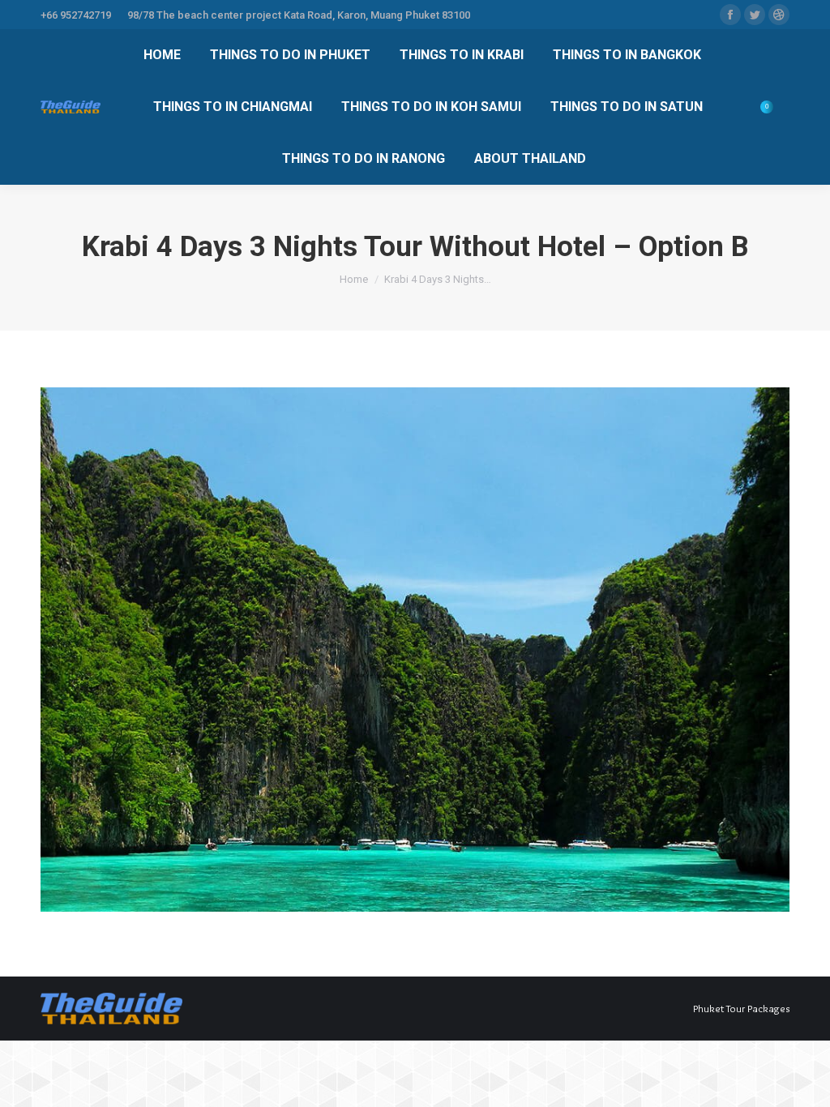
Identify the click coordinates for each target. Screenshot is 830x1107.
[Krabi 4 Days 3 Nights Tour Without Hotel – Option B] (415, 649)
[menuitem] (162, 55)
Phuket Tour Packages (741, 1008)
